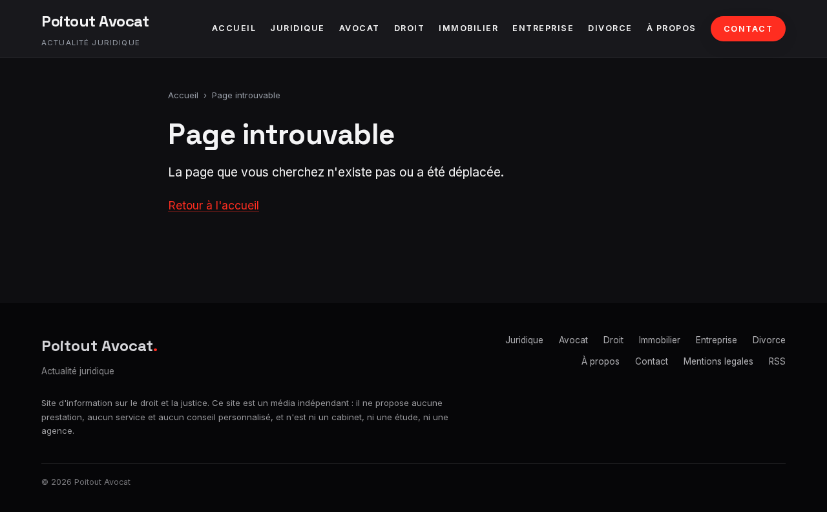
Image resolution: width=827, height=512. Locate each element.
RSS (777, 361)
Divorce (610, 28)
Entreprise (543, 28)
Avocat (359, 28)
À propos (671, 28)
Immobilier (468, 28)
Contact (748, 29)
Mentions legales (718, 361)
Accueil (234, 28)
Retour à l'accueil (213, 205)
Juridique (297, 28)
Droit (409, 28)
